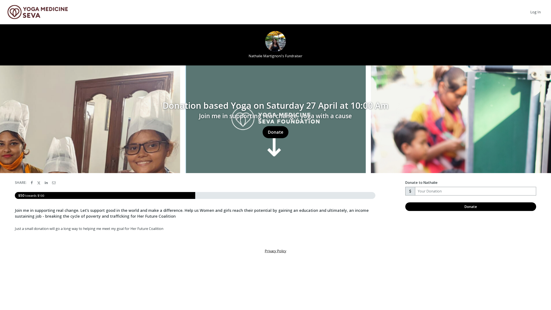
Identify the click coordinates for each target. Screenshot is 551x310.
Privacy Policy (275, 251)
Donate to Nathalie (421, 182)
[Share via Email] (54, 182)
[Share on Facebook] (32, 182)
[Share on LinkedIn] (47, 182)
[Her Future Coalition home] (38, 12)
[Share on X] (39, 182)
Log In (535, 12)
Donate (275, 132)
